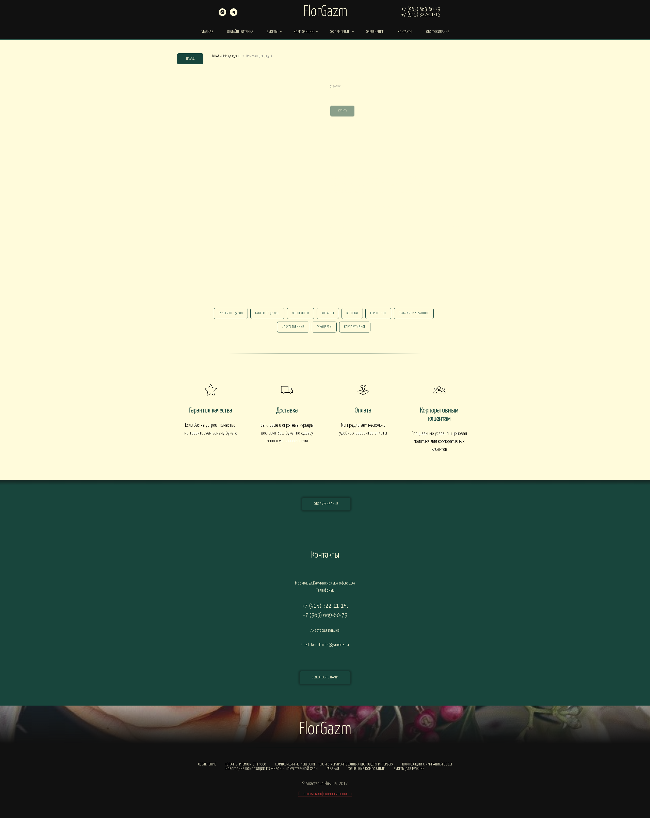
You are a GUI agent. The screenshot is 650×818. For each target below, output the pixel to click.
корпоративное (355, 327)
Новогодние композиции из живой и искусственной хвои (271, 769)
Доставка (287, 410)
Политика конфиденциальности (325, 793)
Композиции (304, 32)
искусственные (293, 327)
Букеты (273, 32)
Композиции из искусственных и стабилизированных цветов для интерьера (334, 764)
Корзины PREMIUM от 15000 (245, 764)
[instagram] (222, 14)
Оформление (340, 32)
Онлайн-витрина (240, 32)
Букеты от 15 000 (231, 313)
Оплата (363, 410)
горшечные (378, 313)
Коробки (352, 313)
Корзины (327, 313)
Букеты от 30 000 (267, 313)
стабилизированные (414, 313)
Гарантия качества (210, 410)
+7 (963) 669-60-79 (420, 9)
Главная (207, 32)
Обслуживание (437, 32)
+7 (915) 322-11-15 (420, 14)
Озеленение (375, 32)
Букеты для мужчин (409, 769)
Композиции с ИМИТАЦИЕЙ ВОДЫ (427, 764)
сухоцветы (324, 327)
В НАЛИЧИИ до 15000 (226, 56)
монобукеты (300, 313)
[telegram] (233, 14)
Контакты (405, 32)
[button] (325, 677)
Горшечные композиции (366, 769)
